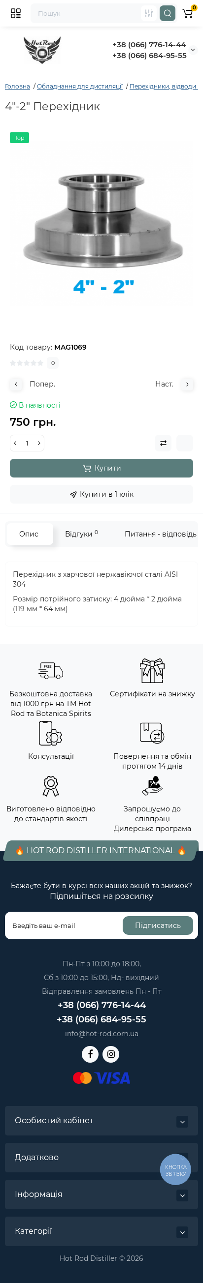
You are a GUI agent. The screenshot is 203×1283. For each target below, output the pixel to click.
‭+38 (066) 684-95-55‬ (149, 55)
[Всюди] (149, 13)
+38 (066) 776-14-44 (149, 44)
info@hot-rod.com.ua (101, 1033)
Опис (28, 534)
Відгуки (81, 533)
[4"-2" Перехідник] (101, 223)
